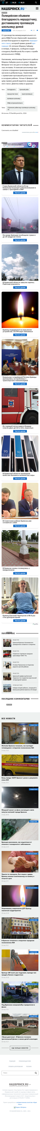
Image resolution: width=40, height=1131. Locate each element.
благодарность (11, 89)
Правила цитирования (15, 1066)
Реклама (29, 1066)
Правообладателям (25, 1061)
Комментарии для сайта (30, 132)
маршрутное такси (12, 94)
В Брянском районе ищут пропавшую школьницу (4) (21, 108)
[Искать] (35, 1073)
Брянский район (24, 89)
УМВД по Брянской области (15, 103)
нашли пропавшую (27, 94)
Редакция (12, 1061)
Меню (37, 8)
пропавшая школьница (13, 98)
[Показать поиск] (35, 2)
